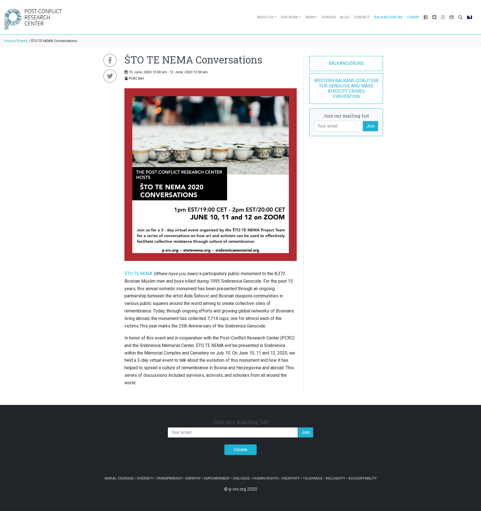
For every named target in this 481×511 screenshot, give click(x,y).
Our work (289, 17)
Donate (240, 449)
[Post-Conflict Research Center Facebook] (425, 17)
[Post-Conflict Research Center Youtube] (451, 17)
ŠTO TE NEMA (138, 273)
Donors (329, 17)
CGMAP (413, 17)
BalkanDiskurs (346, 63)
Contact (362, 17)
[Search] (460, 17)
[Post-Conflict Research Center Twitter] (434, 17)
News (310, 17)
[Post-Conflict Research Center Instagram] (443, 17)
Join (370, 126)
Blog (344, 17)
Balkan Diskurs (388, 17)
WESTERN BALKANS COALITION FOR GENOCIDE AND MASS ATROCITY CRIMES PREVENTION (346, 88)
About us (265, 17)
